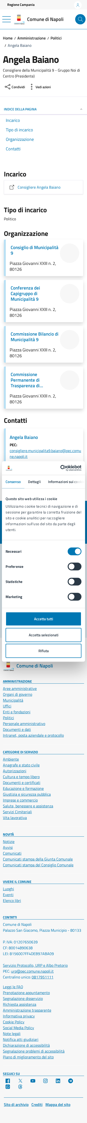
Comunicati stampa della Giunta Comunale (38, 859)
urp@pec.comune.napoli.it (32, 971)
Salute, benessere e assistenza (28, 806)
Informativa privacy (19, 1016)
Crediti (37, 1104)
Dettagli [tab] (34, 481)
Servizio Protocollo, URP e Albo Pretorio (35, 965)
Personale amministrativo (24, 723)
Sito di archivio (16, 1104)
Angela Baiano (24, 437)
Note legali (12, 1033)
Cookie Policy (13, 1022)
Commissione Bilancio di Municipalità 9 (34, 336)
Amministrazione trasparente (27, 1010)
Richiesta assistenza (19, 1004)
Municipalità (13, 700)
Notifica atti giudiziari (20, 1039)
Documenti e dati (17, 729)
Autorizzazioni (14, 771)
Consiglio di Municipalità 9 (34, 250)
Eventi (8, 895)
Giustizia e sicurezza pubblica (27, 794)
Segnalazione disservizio (23, 998)
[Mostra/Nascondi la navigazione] (6, 19)
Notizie (8, 841)
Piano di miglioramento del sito (28, 1057)
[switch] (74, 567)
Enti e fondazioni (16, 712)
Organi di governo (17, 694)
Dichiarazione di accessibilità (26, 1045)
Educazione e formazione (23, 788)
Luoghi (8, 889)
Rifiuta (43, 651)
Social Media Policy (18, 1028)
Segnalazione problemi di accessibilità (34, 1051)
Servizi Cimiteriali (17, 812)
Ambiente (11, 759)
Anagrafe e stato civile (21, 765)
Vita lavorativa (15, 818)
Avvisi (8, 847)
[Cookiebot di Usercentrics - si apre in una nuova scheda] (61, 468)
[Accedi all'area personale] (78, 5)
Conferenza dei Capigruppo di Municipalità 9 (25, 293)
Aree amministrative (20, 688)
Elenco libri (12, 900)
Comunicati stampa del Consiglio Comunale (38, 865)
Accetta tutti (43, 619)
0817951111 (42, 977)
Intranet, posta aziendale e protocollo (33, 735)
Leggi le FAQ (13, 987)
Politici (8, 718)
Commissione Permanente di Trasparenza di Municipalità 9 (25, 379)
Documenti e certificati (21, 782)
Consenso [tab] (13, 481)
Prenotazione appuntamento (26, 993)
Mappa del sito (57, 1104)
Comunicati (12, 853)
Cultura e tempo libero (21, 777)
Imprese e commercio (20, 800)
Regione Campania (21, 4)
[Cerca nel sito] (80, 19)
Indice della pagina (20, 109)
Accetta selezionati (43, 635)
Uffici (7, 706)
